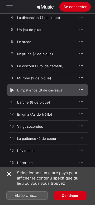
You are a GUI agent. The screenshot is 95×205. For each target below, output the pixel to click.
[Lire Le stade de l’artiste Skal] (12, 41)
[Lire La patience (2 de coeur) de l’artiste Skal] (12, 138)
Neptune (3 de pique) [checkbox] (35, 54)
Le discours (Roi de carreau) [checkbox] (40, 66)
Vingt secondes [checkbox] (30, 126)
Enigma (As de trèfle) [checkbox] (34, 114)
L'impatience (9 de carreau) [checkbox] (39, 90)
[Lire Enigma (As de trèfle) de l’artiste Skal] (12, 114)
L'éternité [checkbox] (25, 163)
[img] (45, 6)
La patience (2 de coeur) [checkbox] (37, 138)
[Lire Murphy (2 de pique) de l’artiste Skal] (12, 78)
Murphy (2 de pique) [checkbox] (34, 78)
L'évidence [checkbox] (26, 150)
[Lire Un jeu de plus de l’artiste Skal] (12, 29)
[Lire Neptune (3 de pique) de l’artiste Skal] (12, 54)
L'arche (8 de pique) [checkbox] (33, 102)
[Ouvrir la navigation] (9, 7)
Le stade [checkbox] (24, 42)
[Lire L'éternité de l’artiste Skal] (12, 162)
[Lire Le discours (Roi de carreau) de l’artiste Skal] (12, 66)
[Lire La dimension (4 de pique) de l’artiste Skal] (12, 17)
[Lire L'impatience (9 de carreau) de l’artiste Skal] (12, 90)
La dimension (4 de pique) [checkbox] (38, 18)
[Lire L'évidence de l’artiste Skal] (12, 150)
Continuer (70, 195)
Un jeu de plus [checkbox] (29, 30)
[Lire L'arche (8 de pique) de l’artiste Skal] (12, 102)
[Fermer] (9, 174)
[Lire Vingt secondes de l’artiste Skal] (12, 126)
